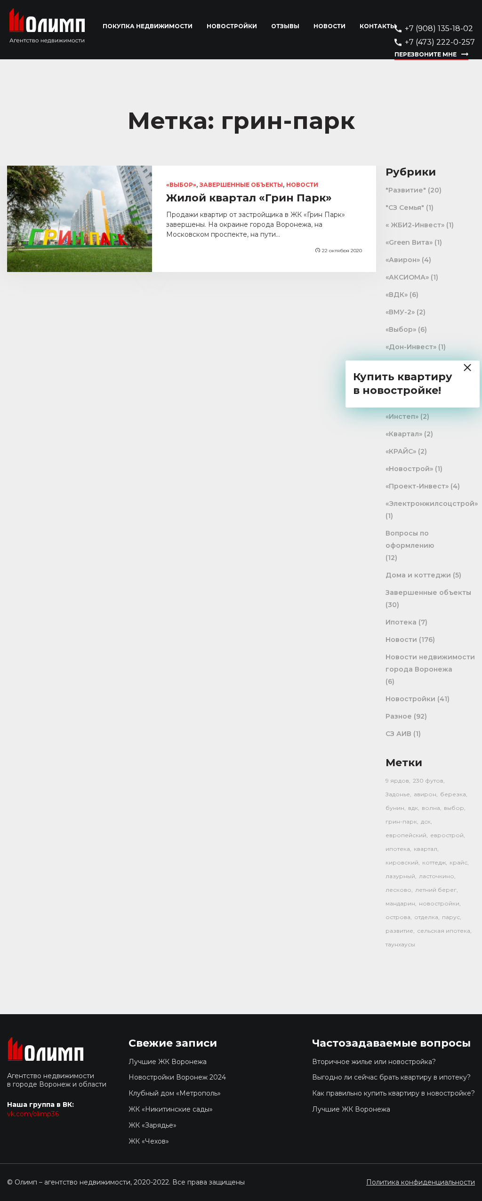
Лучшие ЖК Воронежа (168, 1061)
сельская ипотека (443, 930)
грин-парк (401, 821)
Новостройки (232, 26)
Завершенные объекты (241, 184)
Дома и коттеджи (418, 575)
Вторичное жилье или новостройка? (374, 1061)
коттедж (434, 862)
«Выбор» (181, 184)
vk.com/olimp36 (33, 1114)
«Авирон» (403, 260)
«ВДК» (397, 294)
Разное (399, 716)
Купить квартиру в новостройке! (402, 383)
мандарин (400, 903)
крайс (458, 862)
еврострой (447, 835)
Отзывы (285, 26)
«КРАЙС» (401, 451)
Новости (329, 26)
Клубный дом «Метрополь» (175, 1093)
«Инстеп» (402, 416)
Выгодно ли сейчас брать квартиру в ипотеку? (391, 1077)
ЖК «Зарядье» (153, 1125)
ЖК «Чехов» (149, 1141)
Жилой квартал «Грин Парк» (249, 198)
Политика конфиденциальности (420, 1182)
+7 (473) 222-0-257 (440, 42)
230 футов (428, 780)
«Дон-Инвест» (411, 347)
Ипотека (401, 622)
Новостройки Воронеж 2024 (177, 1077)
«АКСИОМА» (407, 277)
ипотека (398, 848)
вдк (413, 807)
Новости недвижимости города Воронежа (430, 663)
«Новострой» (409, 468)
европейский (406, 835)
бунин (395, 807)
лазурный (400, 876)
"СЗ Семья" (405, 207)
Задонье (398, 794)
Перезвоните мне (425, 54)
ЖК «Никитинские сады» (171, 1109)
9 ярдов (397, 780)
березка (453, 794)
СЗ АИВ (398, 733)
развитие (399, 930)
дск (426, 821)
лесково (398, 889)
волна (431, 807)
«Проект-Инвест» (417, 486)
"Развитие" (406, 190)
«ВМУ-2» (400, 312)
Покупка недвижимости (148, 26)
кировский (402, 862)
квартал (425, 848)
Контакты (378, 26)
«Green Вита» (409, 242)
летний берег (436, 889)
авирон (425, 794)
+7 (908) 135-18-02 (439, 28)
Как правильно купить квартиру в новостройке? (393, 1093)
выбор (454, 807)
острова (398, 917)
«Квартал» (404, 434)
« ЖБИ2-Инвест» (415, 225)
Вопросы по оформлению (410, 539)
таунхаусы (400, 944)
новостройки (439, 903)
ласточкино (436, 876)
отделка (426, 917)
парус (451, 917)
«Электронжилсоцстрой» (432, 503)
